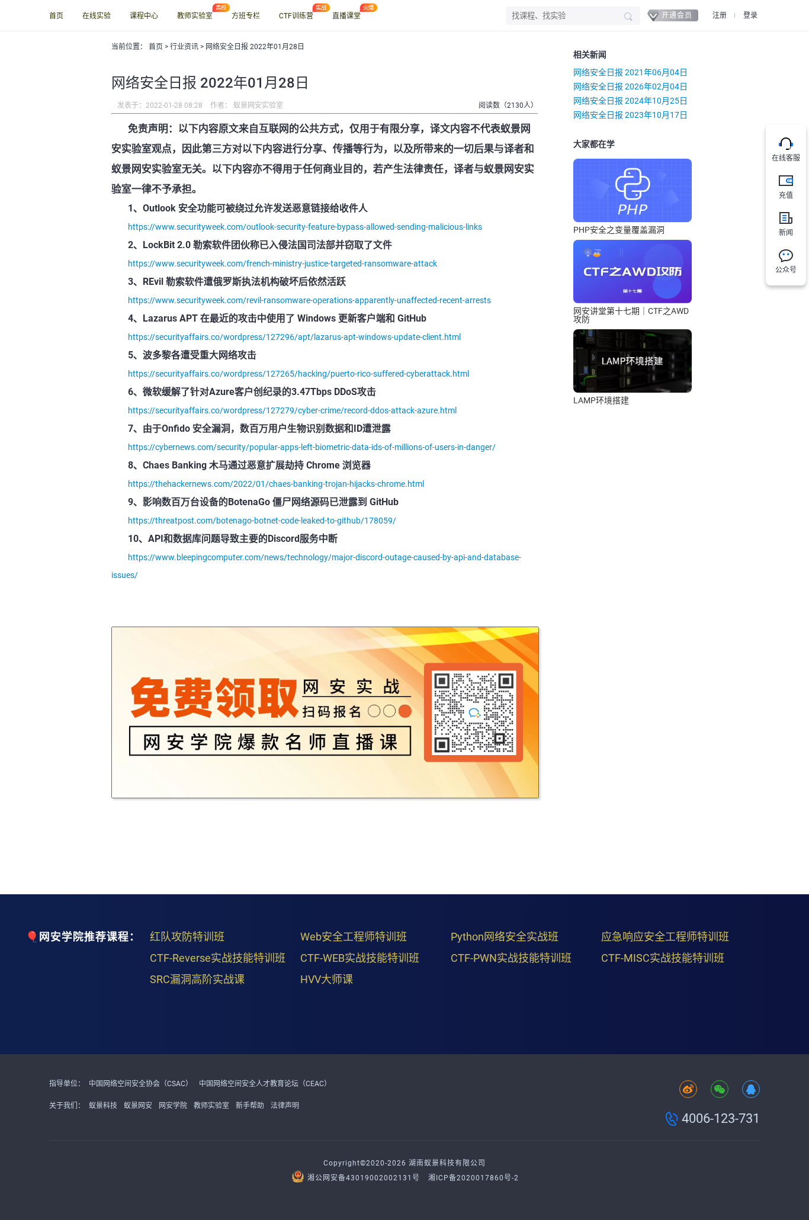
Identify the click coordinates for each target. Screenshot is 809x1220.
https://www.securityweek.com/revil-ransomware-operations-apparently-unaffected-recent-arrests (309, 300)
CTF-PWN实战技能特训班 (511, 958)
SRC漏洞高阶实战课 (197, 979)
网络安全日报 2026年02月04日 (630, 86)
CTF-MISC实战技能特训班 (662, 958)
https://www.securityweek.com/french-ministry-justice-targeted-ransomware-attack (282, 263)
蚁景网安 (138, 1106)
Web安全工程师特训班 (353, 936)
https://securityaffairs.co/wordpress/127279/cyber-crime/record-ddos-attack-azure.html (292, 410)
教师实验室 (195, 16)
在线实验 (96, 16)
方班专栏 (246, 16)
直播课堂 (346, 16)
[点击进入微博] (688, 1090)
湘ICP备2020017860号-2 (473, 1178)
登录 (750, 15)
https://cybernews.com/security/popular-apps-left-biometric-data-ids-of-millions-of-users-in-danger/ (312, 447)
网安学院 (173, 1106)
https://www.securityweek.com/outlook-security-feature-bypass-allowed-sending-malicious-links (305, 227)
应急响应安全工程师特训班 (665, 936)
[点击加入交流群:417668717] (751, 1090)
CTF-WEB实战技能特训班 (359, 958)
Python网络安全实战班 (504, 936)
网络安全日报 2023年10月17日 (630, 115)
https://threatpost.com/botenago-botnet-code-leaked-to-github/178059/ (262, 520)
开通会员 (677, 15)
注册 (719, 15)
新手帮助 (250, 1106)
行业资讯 (185, 47)
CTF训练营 (296, 16)
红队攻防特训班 (187, 936)
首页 (56, 16)
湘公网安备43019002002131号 (363, 1178)
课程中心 (144, 16)
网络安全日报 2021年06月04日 (630, 72)
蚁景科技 (103, 1106)
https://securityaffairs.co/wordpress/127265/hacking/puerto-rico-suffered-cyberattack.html (298, 373)
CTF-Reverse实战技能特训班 (217, 958)
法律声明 (285, 1106)
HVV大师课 (326, 979)
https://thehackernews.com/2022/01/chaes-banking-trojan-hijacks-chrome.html (276, 484)
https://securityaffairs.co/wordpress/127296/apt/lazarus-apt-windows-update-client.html (294, 337)
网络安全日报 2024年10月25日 (630, 101)
